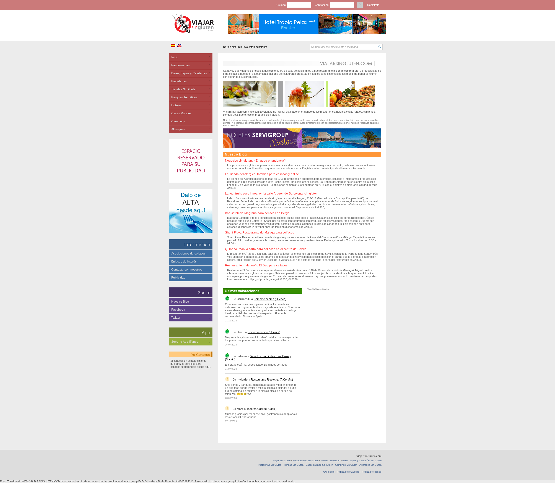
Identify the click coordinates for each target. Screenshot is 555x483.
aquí (207, 366)
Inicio (174, 57)
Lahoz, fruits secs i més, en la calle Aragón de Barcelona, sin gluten (271, 193)
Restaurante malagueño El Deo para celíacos (256, 265)
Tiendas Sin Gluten (184, 89)
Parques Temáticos (184, 97)
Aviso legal (328, 471)
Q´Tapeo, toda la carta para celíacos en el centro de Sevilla (265, 249)
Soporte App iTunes (184, 341)
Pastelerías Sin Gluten (269, 465)
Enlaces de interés (184, 261)
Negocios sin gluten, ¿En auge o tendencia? (255, 160)
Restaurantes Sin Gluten (305, 460)
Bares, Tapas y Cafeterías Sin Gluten (362, 460)
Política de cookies (372, 471)
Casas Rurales (181, 113)
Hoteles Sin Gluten (330, 460)
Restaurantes (180, 65)
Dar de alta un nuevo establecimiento (245, 47)
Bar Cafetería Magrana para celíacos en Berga (257, 213)
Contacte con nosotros (186, 269)
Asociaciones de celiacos (188, 253)
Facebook (178, 309)
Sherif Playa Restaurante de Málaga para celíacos (259, 232)
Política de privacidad (348, 471)
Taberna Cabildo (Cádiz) (261, 408)
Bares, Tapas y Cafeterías (189, 73)
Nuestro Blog (180, 301)
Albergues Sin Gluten (370, 465)
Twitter (175, 317)
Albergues (178, 129)
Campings (178, 121)
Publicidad (178, 277)
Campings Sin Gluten (346, 465)
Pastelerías (179, 81)
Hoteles (176, 105)
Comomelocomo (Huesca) (270, 299)
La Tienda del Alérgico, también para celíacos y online (262, 174)
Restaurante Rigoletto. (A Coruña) (272, 379)
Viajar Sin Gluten (313, 289)
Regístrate (373, 4)
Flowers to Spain (253, 316)
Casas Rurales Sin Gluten (319, 465)
